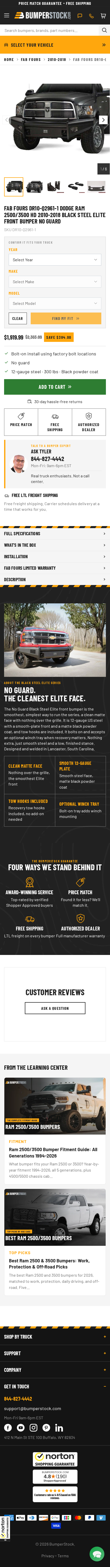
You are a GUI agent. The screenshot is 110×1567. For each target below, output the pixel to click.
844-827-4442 (47, 458)
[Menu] (6, 15)
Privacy (47, 1555)
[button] (5, 1528)
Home (9, 59)
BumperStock (61, 1543)
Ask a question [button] (55, 1008)
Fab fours (31, 59)
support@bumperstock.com (32, 1408)
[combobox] (49, 30)
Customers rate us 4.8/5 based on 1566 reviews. (55, 1496)
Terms (63, 1555)
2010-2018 (57, 59)
